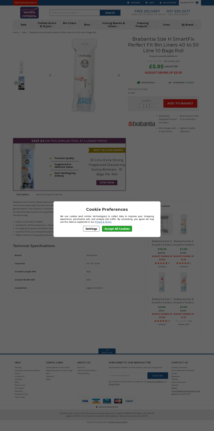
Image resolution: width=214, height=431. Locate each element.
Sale (23, 24)
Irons (166, 24)
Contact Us (20, 376)
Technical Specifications (49, 194)
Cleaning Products (142, 25)
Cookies (18, 379)
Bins (87, 24)
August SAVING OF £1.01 (183, 258)
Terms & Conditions (155, 382)
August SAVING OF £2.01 (163, 72)
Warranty (19, 391)
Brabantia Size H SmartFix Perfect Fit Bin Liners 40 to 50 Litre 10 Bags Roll (63, 32)
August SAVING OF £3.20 (162, 316)
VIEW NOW (106, 182)
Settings (91, 229)
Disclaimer (19, 388)
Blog (48, 379)
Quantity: (146, 100)
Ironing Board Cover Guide (57, 367)
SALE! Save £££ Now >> (25, 2)
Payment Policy (21, 394)
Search (110, 12)
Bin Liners (69, 23)
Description (22, 194)
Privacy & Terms (103, 221)
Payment (50, 376)
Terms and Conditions (87, 370)
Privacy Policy (83, 373)
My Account (169, 2)
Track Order (20, 397)
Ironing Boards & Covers (113, 25)
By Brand (188, 24)
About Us (81, 367)
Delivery (135, 2)
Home (15, 32)
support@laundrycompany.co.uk (185, 391)
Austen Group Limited (118, 422)
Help (151, 2)
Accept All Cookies (117, 229)
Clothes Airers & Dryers (47, 25)
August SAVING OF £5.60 (162, 258)
